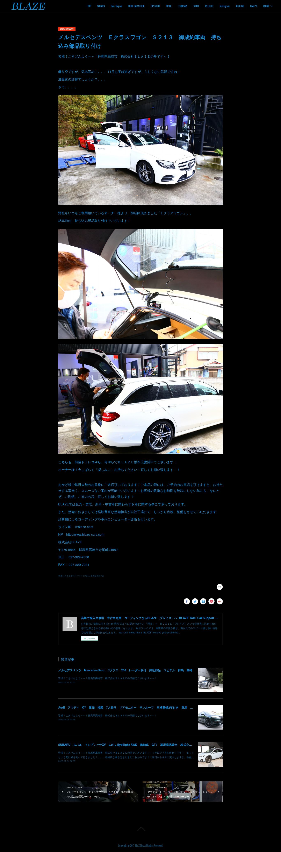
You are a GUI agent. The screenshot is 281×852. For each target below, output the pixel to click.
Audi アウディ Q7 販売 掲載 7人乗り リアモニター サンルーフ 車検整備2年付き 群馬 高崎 (127, 707)
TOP (89, 6)
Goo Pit (253, 6)
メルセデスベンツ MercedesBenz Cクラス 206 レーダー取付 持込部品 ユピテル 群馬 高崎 (125, 670)
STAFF (196, 6)
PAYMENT (155, 6)
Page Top (140, 829)
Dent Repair (116, 6)
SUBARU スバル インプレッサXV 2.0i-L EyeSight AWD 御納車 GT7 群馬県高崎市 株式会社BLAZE (130, 745)
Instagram (225, 6)
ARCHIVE (240, 6)
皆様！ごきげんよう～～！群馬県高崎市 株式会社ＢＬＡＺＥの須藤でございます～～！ (107, 678)
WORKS (101, 6)
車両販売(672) (97, 575)
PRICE (169, 6)
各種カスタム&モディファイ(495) (73, 575)
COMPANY (182, 6)
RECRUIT (209, 6)
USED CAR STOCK (136, 6)
